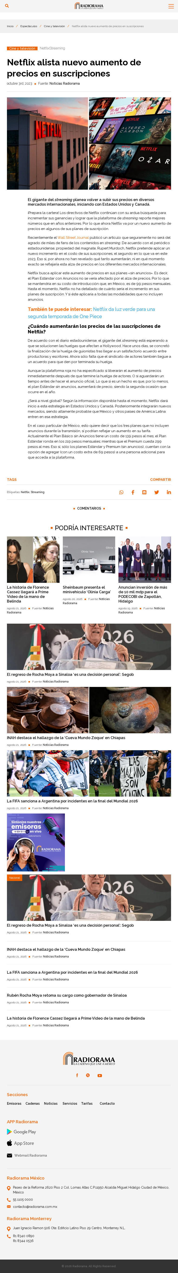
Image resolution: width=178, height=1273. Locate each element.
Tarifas (86, 1103)
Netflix (25, 492)
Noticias (50, 1103)
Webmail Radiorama (30, 1155)
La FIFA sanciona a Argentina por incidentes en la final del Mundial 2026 (72, 801)
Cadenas (32, 1103)
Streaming (37, 492)
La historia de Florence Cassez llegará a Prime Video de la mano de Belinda (28, 594)
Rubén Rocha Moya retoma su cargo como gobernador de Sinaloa (67, 995)
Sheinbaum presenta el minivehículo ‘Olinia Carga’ (87, 589)
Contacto (107, 1103)
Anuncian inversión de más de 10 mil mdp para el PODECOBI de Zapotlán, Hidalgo (142, 594)
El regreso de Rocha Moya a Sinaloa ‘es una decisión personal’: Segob (70, 674)
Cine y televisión (54, 26)
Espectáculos (28, 26)
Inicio (10, 26)
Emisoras (14, 1103)
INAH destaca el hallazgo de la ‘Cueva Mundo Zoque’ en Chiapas (66, 738)
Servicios (70, 1103)
